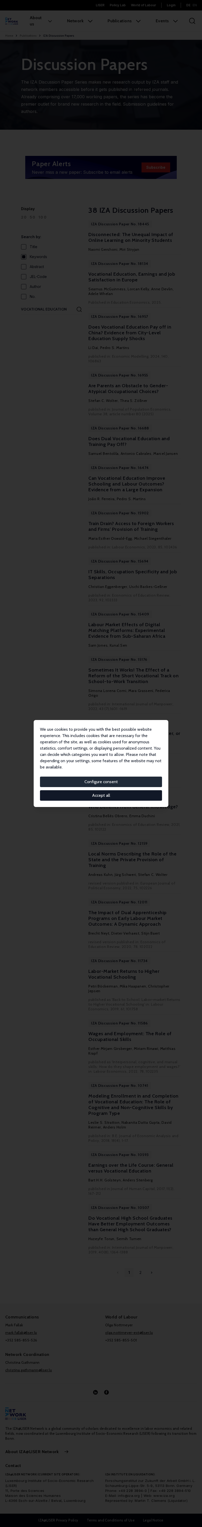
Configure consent (101, 781)
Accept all (101, 795)
